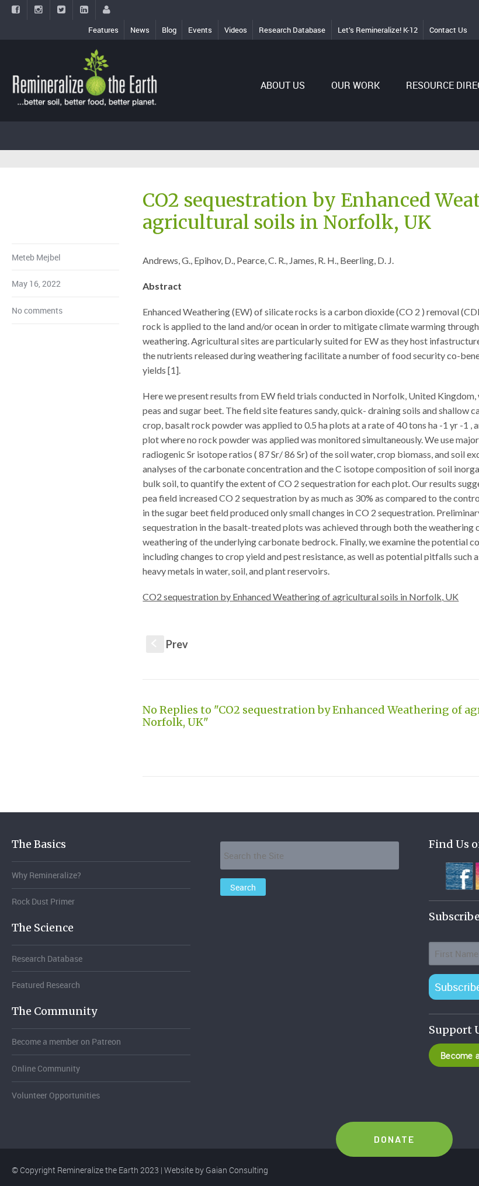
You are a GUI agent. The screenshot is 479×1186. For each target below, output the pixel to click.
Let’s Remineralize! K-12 (378, 30)
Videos (235, 30)
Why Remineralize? (46, 875)
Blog (169, 30)
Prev (169, 644)
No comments (37, 310)
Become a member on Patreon (66, 1041)
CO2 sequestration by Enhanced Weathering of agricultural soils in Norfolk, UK (301, 596)
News (140, 30)
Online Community (46, 1068)
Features (103, 30)
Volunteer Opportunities (56, 1095)
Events (200, 30)
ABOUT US (283, 85)
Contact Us (448, 30)
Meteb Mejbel (36, 257)
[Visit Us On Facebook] (459, 875)
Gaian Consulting (237, 1169)
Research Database (292, 30)
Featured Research (46, 984)
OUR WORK (355, 85)
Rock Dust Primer (43, 901)
